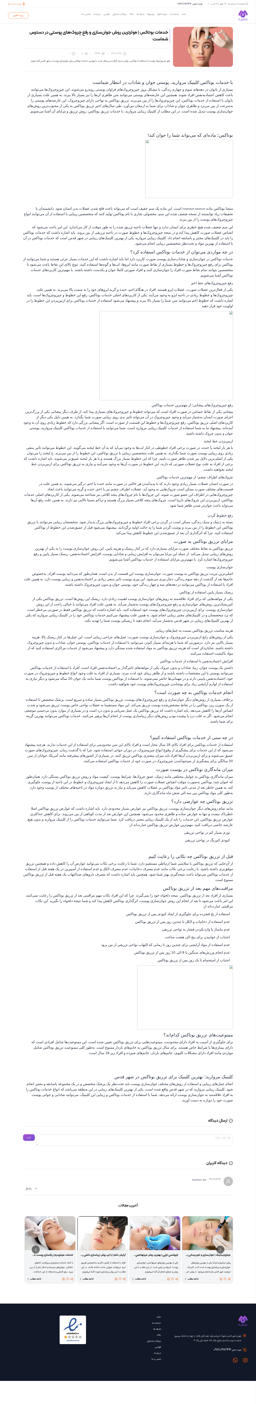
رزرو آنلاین (18, 15)
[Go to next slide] (36, 1250)
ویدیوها (150, 14)
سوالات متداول (120, 14)
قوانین (107, 14)
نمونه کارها (162, 14)
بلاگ (131, 14)
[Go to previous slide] (220, 1250)
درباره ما (97, 14)
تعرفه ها (140, 14)
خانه (184, 14)
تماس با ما (86, 14)
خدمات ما (174, 14)
